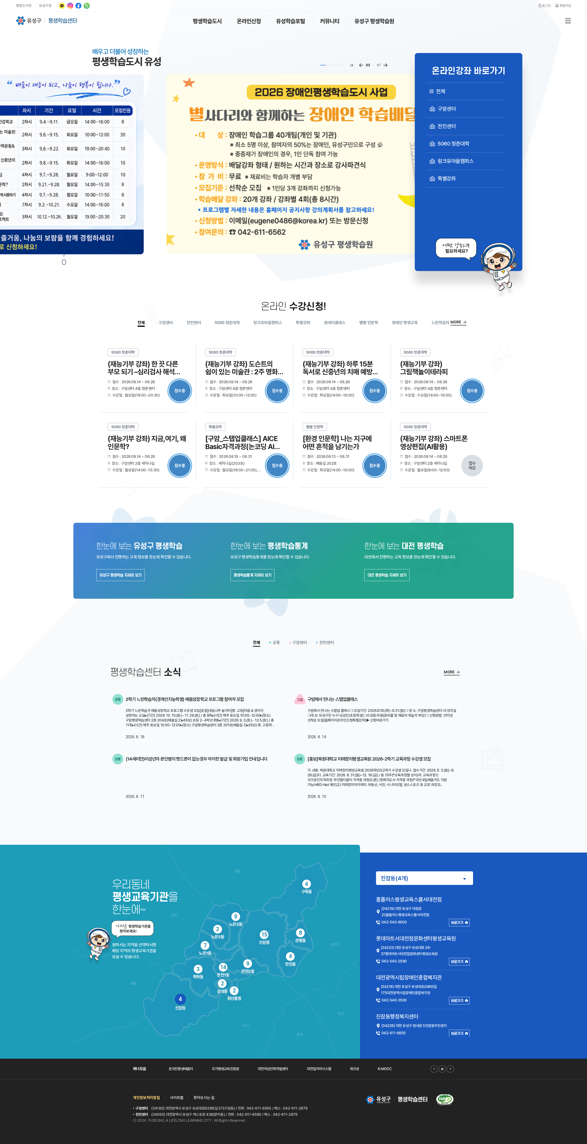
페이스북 (78, 6)
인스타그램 (70, 6)
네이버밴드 (87, 6)
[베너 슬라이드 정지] (442, 1069)
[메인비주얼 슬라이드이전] (361, 65)
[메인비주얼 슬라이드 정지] (351, 65)
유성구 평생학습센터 (46, 20)
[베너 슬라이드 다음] (450, 1069)
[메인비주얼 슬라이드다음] (385, 65)
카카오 (62, 6)
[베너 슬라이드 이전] (434, 1069)
